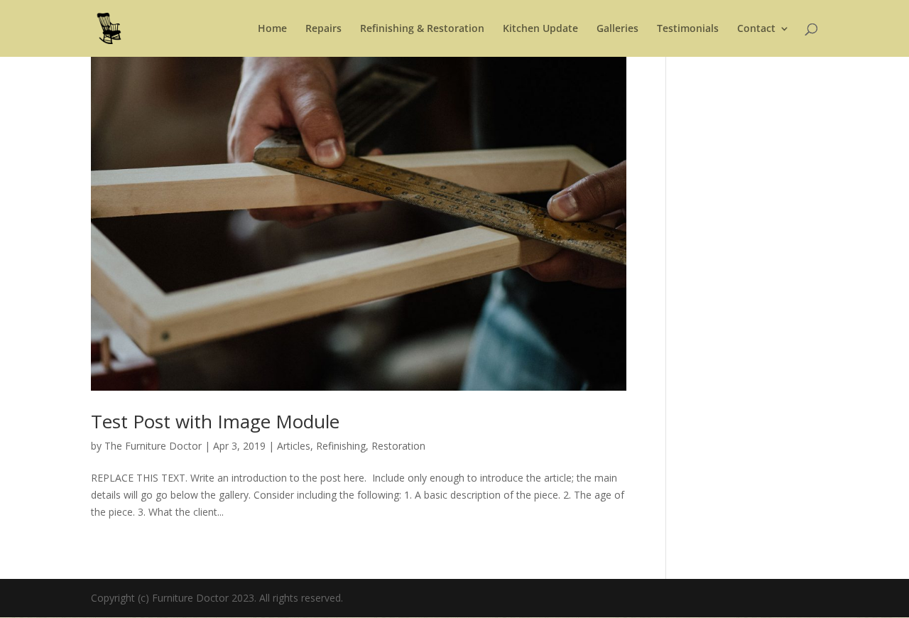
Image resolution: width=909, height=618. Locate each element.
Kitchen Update (540, 29)
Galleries (617, 29)
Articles (293, 445)
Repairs (323, 29)
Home (272, 29)
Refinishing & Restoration (422, 29)
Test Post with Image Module (215, 421)
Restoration (398, 445)
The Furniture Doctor (153, 445)
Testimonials (688, 29)
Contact (756, 29)
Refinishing (341, 445)
